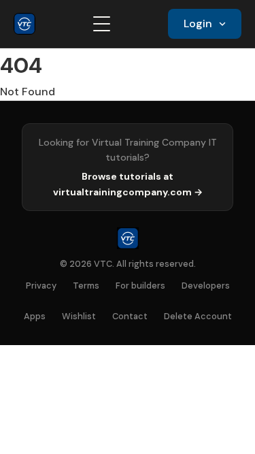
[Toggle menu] (102, 23)
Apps (35, 316)
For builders (140, 285)
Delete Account (198, 316)
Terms (86, 285)
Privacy (41, 285)
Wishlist (79, 316)
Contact (130, 316)
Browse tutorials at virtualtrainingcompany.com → (128, 183)
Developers (206, 285)
